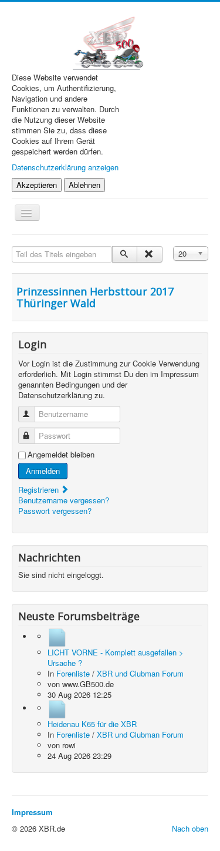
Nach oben (190, 828)
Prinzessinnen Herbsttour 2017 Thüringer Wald (95, 297)
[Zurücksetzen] (149, 254)
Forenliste (73, 673)
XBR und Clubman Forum (140, 673)
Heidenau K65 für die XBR (92, 723)
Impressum (32, 812)
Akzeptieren (36, 184)
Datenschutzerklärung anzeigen (65, 167)
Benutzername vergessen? (63, 500)
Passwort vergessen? (55, 510)
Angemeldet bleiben (61, 454)
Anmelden (43, 470)
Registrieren (39, 489)
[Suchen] (124, 254)
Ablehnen (84, 184)
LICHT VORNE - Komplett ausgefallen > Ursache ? (116, 657)
